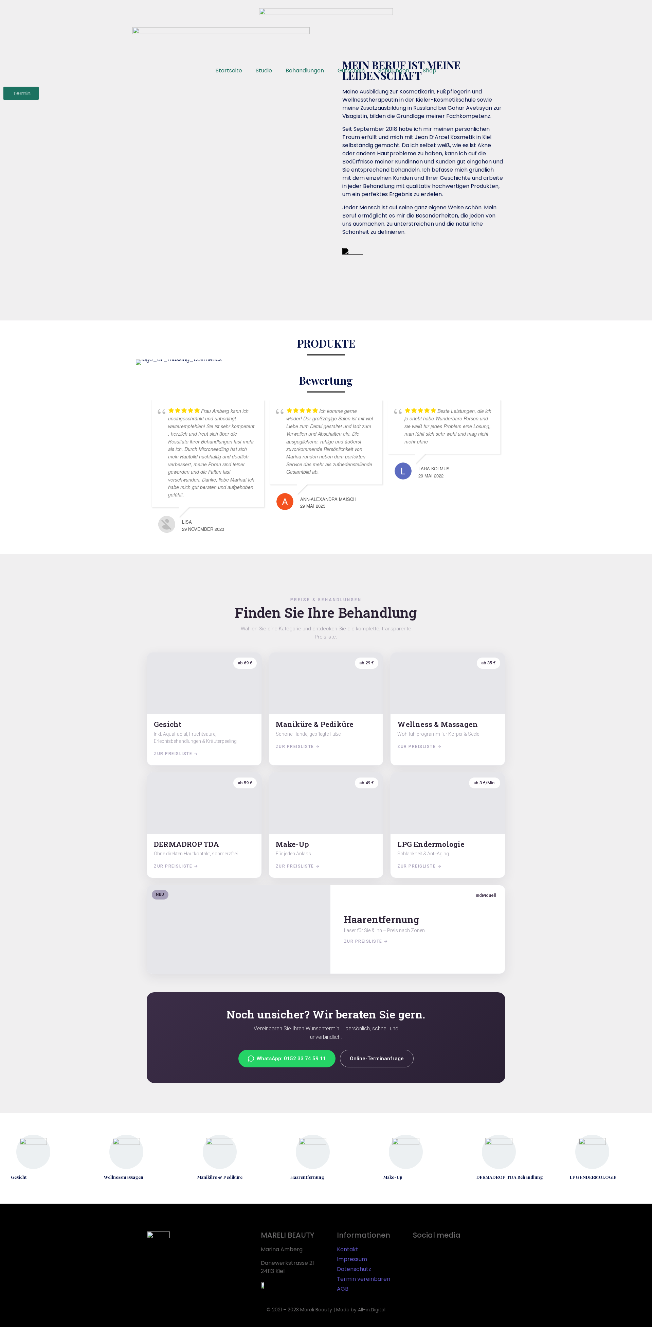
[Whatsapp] (461, 1253)
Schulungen (393, 70)
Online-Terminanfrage (377, 1058)
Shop (429, 70)
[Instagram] (441, 1253)
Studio (264, 70)
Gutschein (351, 70)
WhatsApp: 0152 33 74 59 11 (291, 1058)
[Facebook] (421, 1253)
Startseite (229, 70)
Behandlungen (305, 70)
